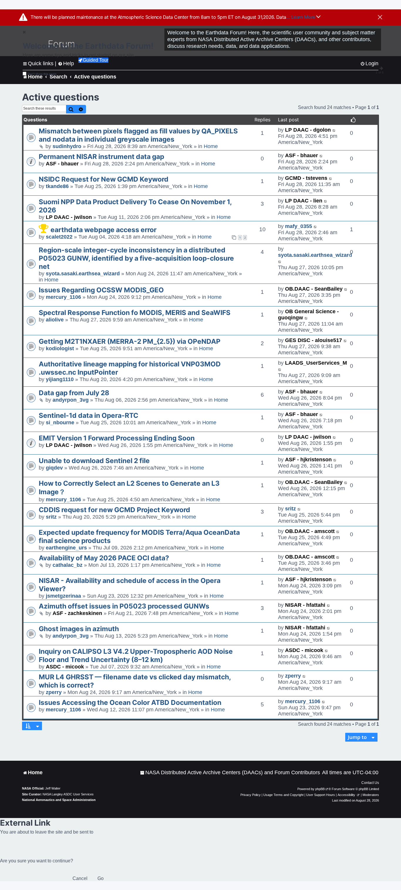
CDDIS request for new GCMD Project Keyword (114, 510)
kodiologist (60, 348)
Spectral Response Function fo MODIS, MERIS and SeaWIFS (134, 313)
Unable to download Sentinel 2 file (94, 461)
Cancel (80, 878)
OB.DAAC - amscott (310, 531)
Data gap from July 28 (74, 393)
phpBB (320, 789)
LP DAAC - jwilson (69, 217)
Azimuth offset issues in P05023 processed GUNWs (124, 606)
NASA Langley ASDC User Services (68, 794)
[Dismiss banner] (380, 18)
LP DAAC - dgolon (308, 130)
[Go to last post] (334, 130)
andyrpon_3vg (71, 400)
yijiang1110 (60, 379)
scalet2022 (59, 237)
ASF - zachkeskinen (77, 613)
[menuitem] (230, 772)
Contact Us (370, 783)
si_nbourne (60, 422)
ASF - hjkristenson (308, 459)
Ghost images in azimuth (79, 629)
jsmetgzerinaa (63, 596)
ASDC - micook (65, 667)
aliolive (55, 320)
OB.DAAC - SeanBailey (314, 289)
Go (100, 878)
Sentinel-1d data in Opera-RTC (88, 415)
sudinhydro (67, 146)
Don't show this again (42, 74)
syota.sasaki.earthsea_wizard (83, 273)
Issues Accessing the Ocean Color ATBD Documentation (130, 702)
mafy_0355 (298, 226)
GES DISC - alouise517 (313, 340)
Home (211, 146)
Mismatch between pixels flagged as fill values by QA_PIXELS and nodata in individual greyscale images (138, 135)
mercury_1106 (63, 297)
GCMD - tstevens (306, 178)
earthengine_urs (66, 548)
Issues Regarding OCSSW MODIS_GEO (101, 290)
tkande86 (57, 186)
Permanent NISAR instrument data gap (101, 156)
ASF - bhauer (62, 164)
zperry (54, 692)
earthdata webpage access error (103, 230)
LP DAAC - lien (303, 201)
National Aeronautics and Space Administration (59, 800)
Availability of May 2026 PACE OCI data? (104, 558)
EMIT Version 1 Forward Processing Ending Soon (117, 438)
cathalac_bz (67, 565)
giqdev (54, 468)
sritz (51, 517)
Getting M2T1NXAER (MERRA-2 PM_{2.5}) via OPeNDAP (129, 341)
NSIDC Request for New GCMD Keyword (104, 179)
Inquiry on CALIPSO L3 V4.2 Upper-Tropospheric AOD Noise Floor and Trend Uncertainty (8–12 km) (136, 655)
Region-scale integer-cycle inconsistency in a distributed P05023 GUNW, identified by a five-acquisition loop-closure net (136, 258)
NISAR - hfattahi (305, 605)
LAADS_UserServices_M (316, 363)
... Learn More (301, 17)
